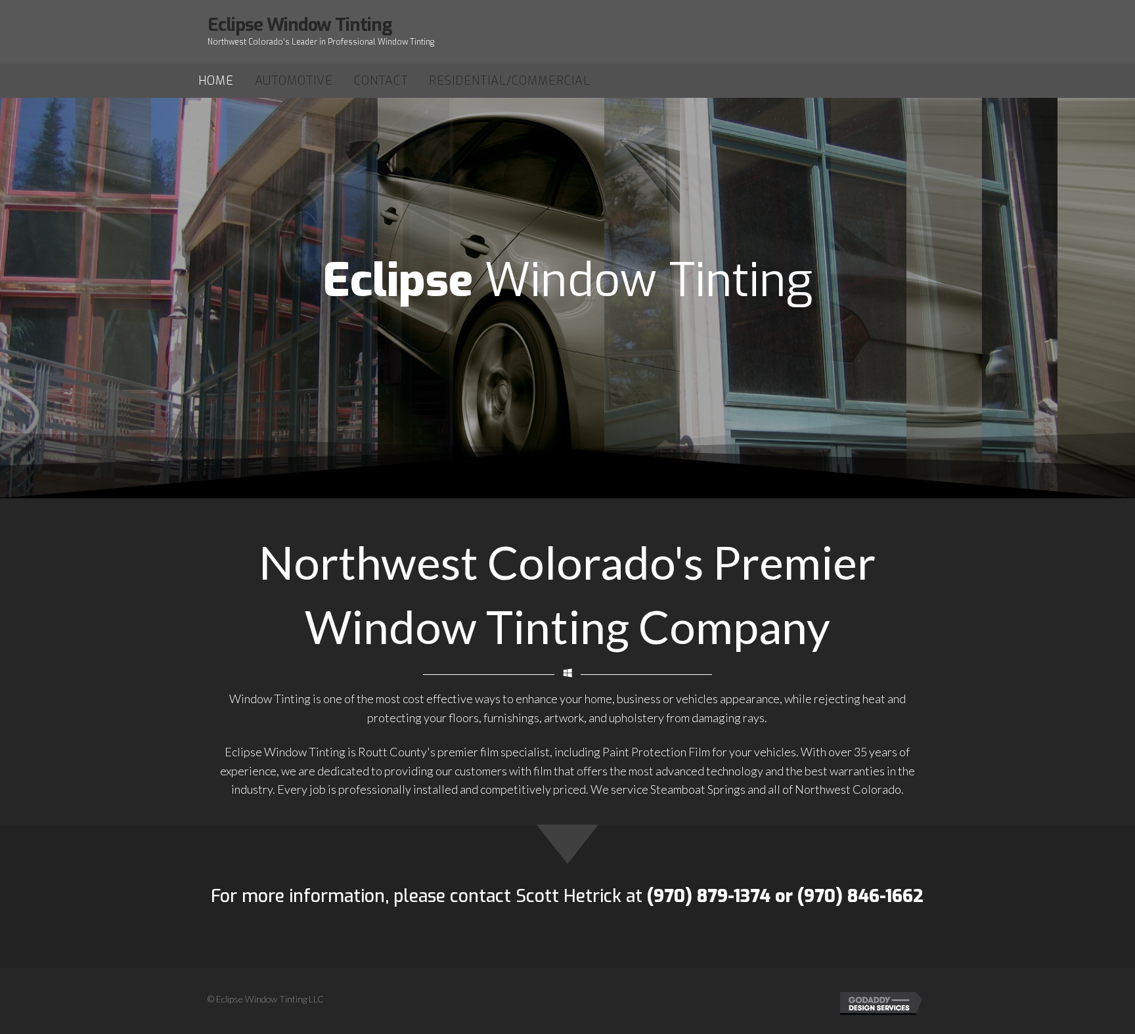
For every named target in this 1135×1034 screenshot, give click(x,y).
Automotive (294, 81)
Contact (381, 81)
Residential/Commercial (509, 81)
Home (216, 81)
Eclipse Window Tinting (300, 25)
